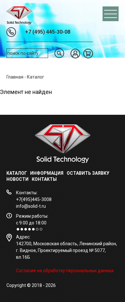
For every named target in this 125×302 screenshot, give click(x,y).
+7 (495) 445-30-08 (47, 32)
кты (52, 179)
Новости (17, 179)
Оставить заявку (88, 173)
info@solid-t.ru (31, 206)
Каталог (16, 173)
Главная (14, 77)
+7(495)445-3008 (34, 199)
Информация (46, 173)
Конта (39, 179)
